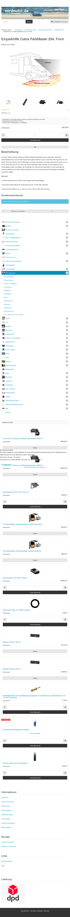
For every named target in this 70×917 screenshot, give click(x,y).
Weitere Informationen (31, 467)
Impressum (42, 467)
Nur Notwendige (6, 464)
